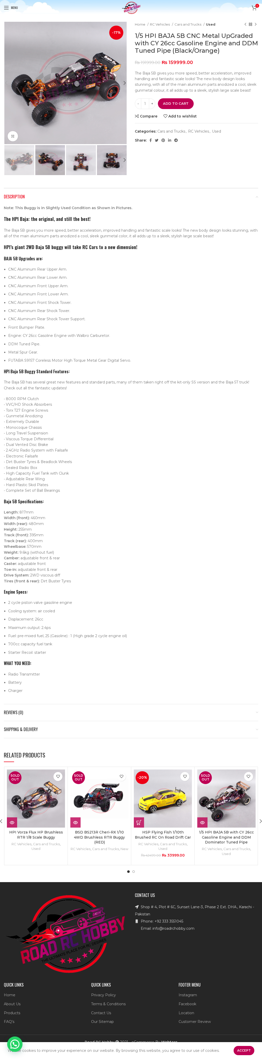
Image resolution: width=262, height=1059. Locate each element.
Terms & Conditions (108, 1004)
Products (12, 1013)
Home (140, 24)
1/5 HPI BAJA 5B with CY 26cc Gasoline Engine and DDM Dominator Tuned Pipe (226, 837)
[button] (139, 822)
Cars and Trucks (188, 24)
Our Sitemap (102, 1021)
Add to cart (176, 103)
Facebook (187, 1004)
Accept (244, 1050)
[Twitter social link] (156, 140)
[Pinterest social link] (163, 140)
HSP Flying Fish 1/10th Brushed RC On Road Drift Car (163, 835)
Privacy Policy (103, 995)
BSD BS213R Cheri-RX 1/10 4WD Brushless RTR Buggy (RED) (99, 837)
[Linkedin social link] (170, 140)
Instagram (188, 995)
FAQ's (9, 1021)
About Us (12, 1004)
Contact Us (101, 1013)
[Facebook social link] (150, 140)
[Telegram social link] (176, 140)
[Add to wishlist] (57, 776)
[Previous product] (245, 24)
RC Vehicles (160, 24)
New (124, 849)
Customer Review (195, 1021)
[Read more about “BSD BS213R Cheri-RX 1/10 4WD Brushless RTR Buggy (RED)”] (75, 822)
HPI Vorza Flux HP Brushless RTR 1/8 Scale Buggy (36, 835)
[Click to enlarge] (13, 136)
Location (186, 1013)
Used (210, 24)
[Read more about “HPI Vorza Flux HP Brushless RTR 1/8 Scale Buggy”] (12, 822)
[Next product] (255, 24)
